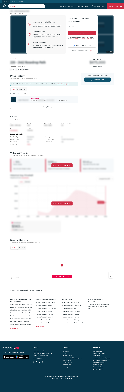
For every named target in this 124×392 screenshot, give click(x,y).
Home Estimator (99, 6)
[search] (26, 6)
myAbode (16, 352)
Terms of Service (86, 38)
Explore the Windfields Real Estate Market (20, 300)
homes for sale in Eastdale (44, 317)
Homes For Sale (98, 367)
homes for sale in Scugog (70, 314)
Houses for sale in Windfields (19, 321)
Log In (111, 6)
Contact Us (96, 356)
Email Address (73, 26)
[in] (43, 362)
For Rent (71, 6)
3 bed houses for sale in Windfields (21, 310)
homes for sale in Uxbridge (71, 320)
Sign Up (119, 6)
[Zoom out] (111, 276)
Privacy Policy (76, 38)
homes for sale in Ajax (69, 308)
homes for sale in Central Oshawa (47, 308)
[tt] (34, 362)
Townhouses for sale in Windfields (21, 313)
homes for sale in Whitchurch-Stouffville (75, 323)
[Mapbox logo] (15, 278)
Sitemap (65, 367)
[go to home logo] (11, 348)
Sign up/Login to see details (62, 165)
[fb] (37, 362)
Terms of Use (67, 364)
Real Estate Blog (98, 351)
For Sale (63, 6)
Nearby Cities (67, 299)
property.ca (6, 1)
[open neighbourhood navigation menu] (89, 6)
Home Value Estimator (100, 360)
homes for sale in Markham (71, 317)
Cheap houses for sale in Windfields (22, 324)
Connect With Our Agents (101, 358)
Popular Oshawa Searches (46, 299)
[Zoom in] (111, 273)
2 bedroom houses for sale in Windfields (23, 307)
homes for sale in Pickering (71, 311)
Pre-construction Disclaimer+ (62, 378)
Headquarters (67, 356)
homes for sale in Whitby (70, 302)
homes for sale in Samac (44, 305)
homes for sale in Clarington (71, 305)
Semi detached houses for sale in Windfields (25, 316)
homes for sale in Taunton (44, 314)
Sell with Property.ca (99, 353)
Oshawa (20, 13)
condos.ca (14, 1)
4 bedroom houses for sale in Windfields (23, 304)
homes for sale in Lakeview (45, 320)
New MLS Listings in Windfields (95, 300)
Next (82, 33)
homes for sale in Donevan (45, 323)
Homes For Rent (98, 369)
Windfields (14, 13)
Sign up (60, 84)
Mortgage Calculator (99, 362)
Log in (91, 51)
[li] (40, 362)
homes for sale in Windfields (45, 302)
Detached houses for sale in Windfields (23, 319)
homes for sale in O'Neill (44, 311)
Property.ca (6, 352)
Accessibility (67, 360)
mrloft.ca (21, 1)
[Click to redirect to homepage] (4, 6)
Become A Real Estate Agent (72, 358)
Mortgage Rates (98, 364)
